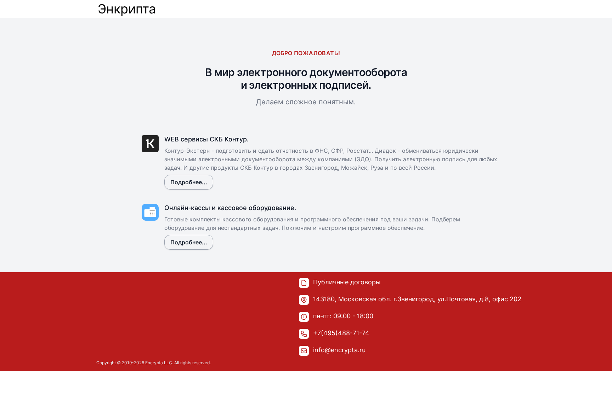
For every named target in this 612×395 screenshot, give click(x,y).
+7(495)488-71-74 (341, 333)
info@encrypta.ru (339, 350)
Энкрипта (127, 9)
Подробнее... (188, 182)
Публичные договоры (347, 282)
